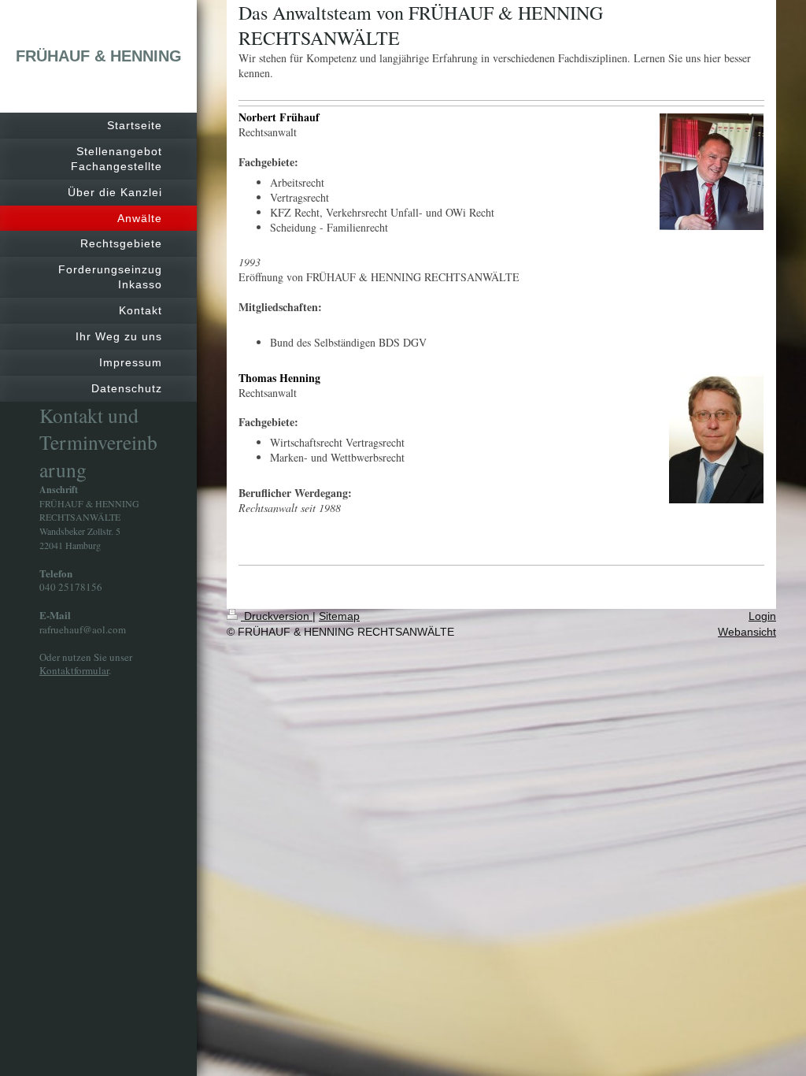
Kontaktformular (74, 670)
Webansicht (747, 631)
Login (762, 616)
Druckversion (276, 616)
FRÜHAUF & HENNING (99, 56)
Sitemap (339, 616)
